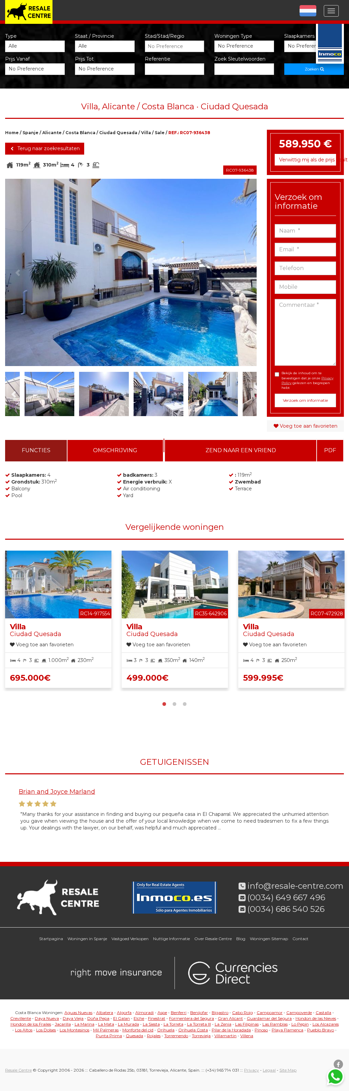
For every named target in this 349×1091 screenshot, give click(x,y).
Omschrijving (115, 450)
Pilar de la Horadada (231, 1029)
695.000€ (30, 678)
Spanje (30, 132)
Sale (160, 132)
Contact (300, 938)
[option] (131, 272)
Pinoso (261, 1029)
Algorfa (124, 1012)
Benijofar (199, 1012)
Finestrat (156, 1018)
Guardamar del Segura (269, 1018)
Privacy (251, 1070)
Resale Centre (18, 1070)
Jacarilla (63, 1024)
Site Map (288, 1070)
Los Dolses (46, 1029)
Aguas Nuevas (78, 1012)
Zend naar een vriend (241, 450)
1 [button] (164, 703)
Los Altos (23, 1029)
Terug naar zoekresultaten (48, 148)
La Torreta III (199, 1024)
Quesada (134, 1035)
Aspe (162, 1012)
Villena (246, 1035)
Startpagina (51, 938)
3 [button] (184, 703)
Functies (36, 450)
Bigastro (220, 1012)
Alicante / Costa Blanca (68, 132)
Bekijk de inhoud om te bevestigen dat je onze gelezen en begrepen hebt (307, 380)
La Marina (84, 1024)
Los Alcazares (326, 1024)
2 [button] (174, 703)
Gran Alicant (230, 1018)
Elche (139, 1018)
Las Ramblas (275, 1024)
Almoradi (144, 1012)
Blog (240, 938)
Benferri (178, 1012)
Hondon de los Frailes (31, 1024)
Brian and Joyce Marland (57, 791)
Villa (146, 132)
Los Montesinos (74, 1029)
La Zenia (223, 1024)
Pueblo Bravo (320, 1029)
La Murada (128, 1024)
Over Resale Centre (213, 938)
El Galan (121, 1018)
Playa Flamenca (287, 1029)
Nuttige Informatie (171, 938)
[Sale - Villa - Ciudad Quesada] (131, 272)
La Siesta (151, 1024)
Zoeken (312, 69)
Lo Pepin (300, 1024)
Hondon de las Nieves (315, 1018)
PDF (330, 450)
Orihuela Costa (193, 1029)
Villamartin (225, 1035)
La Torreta (173, 1024)
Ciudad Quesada (118, 132)
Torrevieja (201, 1035)
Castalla (323, 1012)
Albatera (104, 1012)
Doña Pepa (98, 1018)
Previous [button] (17, 272)
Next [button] (244, 272)
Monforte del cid (137, 1029)
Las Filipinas (247, 1024)
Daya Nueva (47, 1018)
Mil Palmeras (106, 1029)
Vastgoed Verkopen (130, 938)
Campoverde (299, 1012)
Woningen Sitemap (269, 938)
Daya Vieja (73, 1018)
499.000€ (147, 678)
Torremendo (176, 1035)
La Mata (106, 1024)
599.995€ (263, 678)
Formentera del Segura (191, 1018)
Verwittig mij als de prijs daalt (307, 160)
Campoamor (270, 1012)
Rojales (154, 1035)
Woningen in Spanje (87, 938)
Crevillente (20, 1018)
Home (12, 132)
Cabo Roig (242, 1012)
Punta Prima (109, 1035)
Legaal (269, 1070)
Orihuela (165, 1029)
